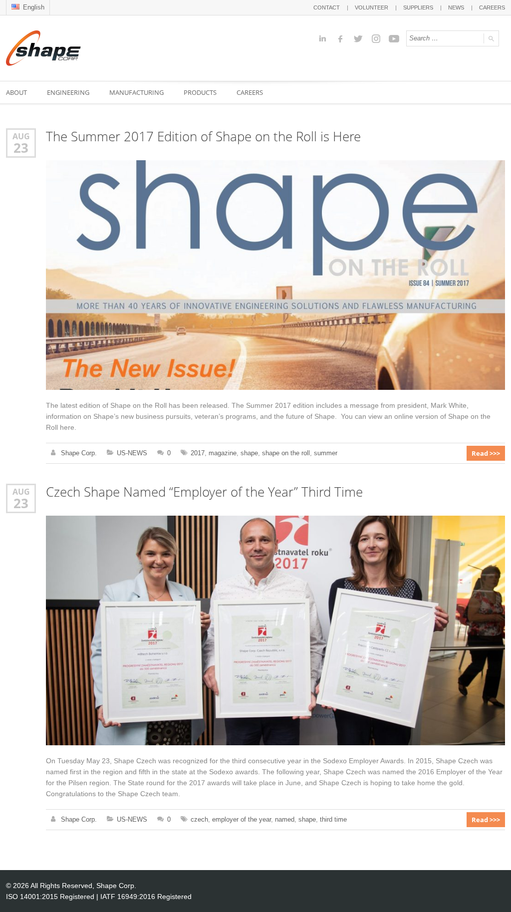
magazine (223, 453)
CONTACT (326, 7)
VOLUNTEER (371, 7)
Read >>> (486, 453)
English (32, 7)
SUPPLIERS (418, 7)
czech (199, 819)
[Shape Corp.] (43, 48)
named (284, 819)
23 (20, 147)
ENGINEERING (68, 92)
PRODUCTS (200, 92)
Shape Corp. (79, 453)
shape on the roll (286, 453)
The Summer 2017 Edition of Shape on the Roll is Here (203, 136)
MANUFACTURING (136, 92)
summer (325, 453)
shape (249, 453)
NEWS (456, 7)
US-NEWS (132, 453)
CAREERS (492, 7)
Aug (21, 136)
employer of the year (241, 819)
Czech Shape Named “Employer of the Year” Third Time (204, 492)
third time (333, 819)
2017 (198, 453)
